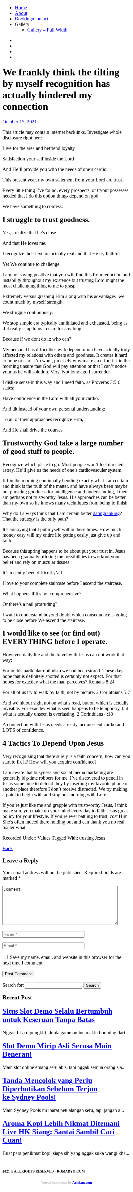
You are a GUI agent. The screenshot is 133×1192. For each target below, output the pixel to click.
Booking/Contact (31, 18)
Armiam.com (82, 1182)
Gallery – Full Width (47, 29)
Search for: (13, 985)
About (21, 13)
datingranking (106, 513)
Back (7, 848)
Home (21, 7)
